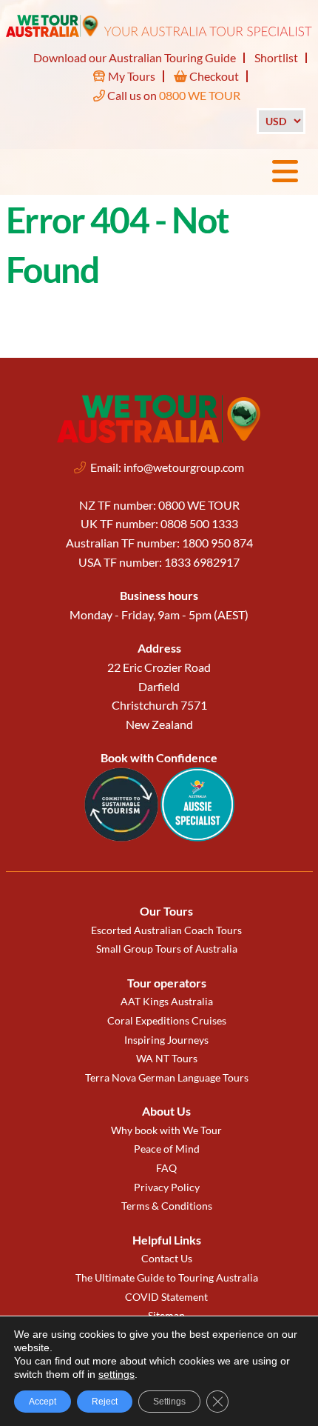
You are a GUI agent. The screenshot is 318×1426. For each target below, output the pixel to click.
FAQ (166, 1168)
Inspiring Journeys (166, 1039)
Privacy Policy (167, 1187)
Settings (169, 1401)
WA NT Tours (166, 1058)
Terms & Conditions (166, 1205)
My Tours (130, 76)
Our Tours (166, 911)
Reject (105, 1401)
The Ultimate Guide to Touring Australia (166, 1277)
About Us (166, 1111)
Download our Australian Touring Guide (134, 57)
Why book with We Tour (166, 1130)
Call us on (172, 95)
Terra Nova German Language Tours (166, 1077)
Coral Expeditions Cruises (166, 1020)
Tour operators (166, 983)
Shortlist (276, 57)
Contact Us (166, 1258)
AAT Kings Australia (167, 1001)
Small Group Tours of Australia (166, 948)
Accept (42, 1401)
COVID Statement (166, 1296)
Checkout (213, 76)
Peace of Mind (167, 1148)
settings (116, 1374)
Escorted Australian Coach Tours (166, 930)
